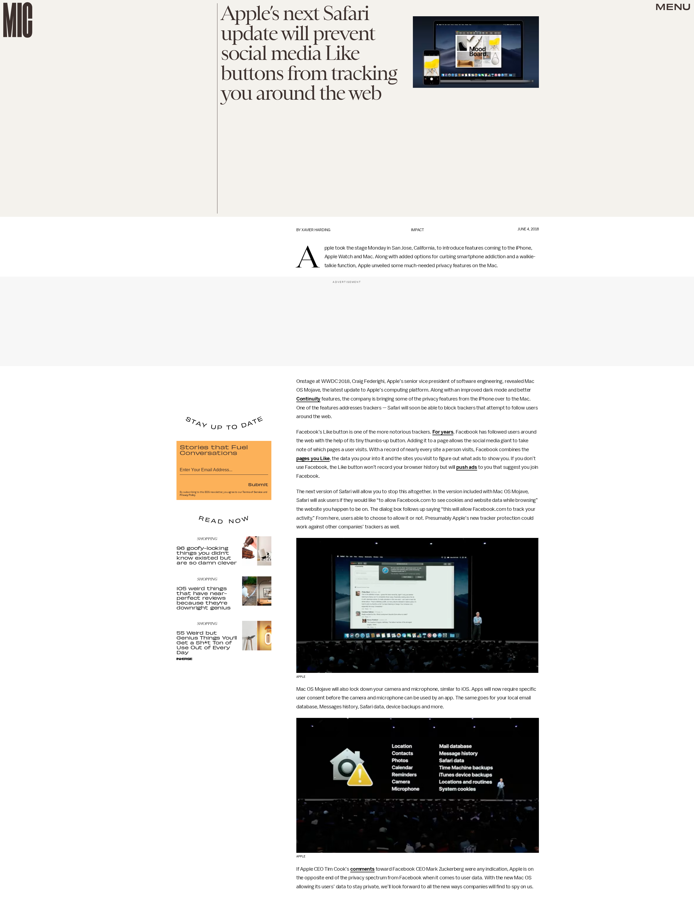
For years (443, 432)
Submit (258, 484)
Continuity (308, 399)
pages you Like (313, 458)
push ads (466, 467)
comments (362, 869)
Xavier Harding (315, 230)
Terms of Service (252, 492)
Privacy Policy (187, 495)
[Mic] (17, 20)
